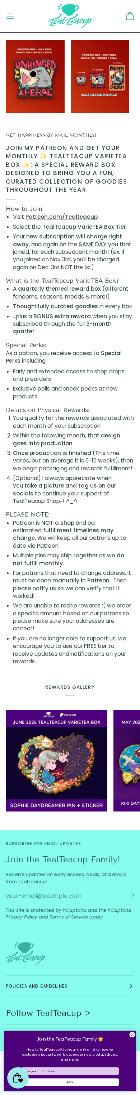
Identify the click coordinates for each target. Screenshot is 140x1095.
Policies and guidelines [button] (36, 986)
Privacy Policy (21, 917)
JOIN (69, 1082)
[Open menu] (16, 16)
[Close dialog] (132, 1035)
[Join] (128, 895)
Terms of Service (69, 917)
